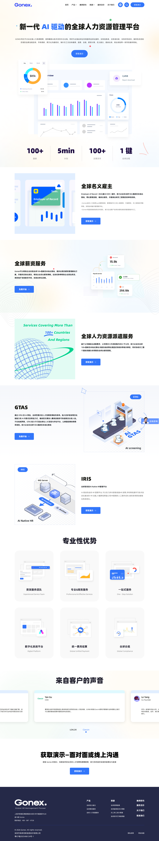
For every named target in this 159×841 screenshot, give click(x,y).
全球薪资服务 (91, 809)
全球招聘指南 (115, 805)
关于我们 (111, 5)
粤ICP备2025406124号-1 (24, 836)
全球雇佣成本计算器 (117, 809)
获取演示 (137, 5)
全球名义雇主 (91, 805)
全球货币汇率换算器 (117, 816)
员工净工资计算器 (117, 813)
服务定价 (101, 5)
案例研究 (83, 5)
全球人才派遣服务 (93, 813)
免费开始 (23, 289)
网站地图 (141, 833)
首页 (67, 5)
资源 (91, 5)
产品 (73, 5)
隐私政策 (131, 833)
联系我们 (140, 816)
